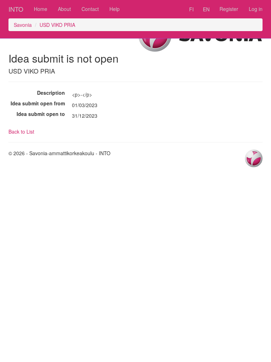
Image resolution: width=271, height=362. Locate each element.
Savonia (23, 24)
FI (191, 9)
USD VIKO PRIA (57, 24)
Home (40, 8)
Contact (90, 8)
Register (228, 8)
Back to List (21, 131)
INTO (15, 8)
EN (206, 9)
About (64, 8)
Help (114, 8)
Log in (256, 8)
